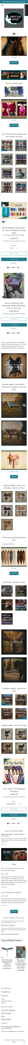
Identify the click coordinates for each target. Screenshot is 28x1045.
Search (3, 999)
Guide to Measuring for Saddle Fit (11, 892)
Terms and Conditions (6, 1001)
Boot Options (13, 245)
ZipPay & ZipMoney (6, 1019)
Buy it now (14, 259)
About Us (3, 1002)
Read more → (4, 887)
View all (14, 911)
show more (4, 844)
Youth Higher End (14, 476)
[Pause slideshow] (25, 57)
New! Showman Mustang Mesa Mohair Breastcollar (7, 963)
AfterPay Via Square (6, 1013)
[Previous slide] (8, 57)
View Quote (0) (25, 10)
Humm (3, 1016)
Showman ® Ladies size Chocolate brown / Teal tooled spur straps (21, 964)
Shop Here (14, 62)
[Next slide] (19, 57)
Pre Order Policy (5, 991)
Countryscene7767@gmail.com (13, 1026)
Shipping (11, 241)
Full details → (14, 263)
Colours (13, 801)
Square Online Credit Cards (8, 1010)
